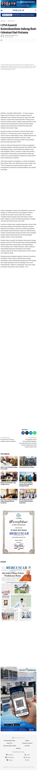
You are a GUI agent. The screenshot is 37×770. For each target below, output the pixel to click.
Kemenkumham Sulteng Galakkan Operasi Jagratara (8, 439)
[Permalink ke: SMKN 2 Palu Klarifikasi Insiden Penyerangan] (9, 461)
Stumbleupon (10, 757)
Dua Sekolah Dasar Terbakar (26, 467)
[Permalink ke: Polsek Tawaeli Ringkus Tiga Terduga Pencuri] (9, 476)
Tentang (27, 745)
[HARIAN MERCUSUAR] (18, 10)
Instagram (28, 757)
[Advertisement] (18, 92)
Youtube (11, 760)
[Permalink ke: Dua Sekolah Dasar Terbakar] (27, 461)
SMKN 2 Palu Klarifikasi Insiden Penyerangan (9, 468)
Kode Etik (9, 743)
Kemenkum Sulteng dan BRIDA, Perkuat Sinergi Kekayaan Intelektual (9, 501)
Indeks (27, 740)
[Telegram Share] (31, 433)
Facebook (10, 754)
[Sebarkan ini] (23, 433)
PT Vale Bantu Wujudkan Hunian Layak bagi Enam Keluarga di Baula (26, 484)
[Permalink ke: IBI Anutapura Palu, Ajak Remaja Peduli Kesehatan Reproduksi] (27, 493)
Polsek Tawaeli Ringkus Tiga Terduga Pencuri (8, 483)
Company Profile (27, 743)
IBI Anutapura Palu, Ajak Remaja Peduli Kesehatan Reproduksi (26, 501)
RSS (28, 760)
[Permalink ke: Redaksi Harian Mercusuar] (2, 36)
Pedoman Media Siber (9, 745)
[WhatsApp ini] (34, 433)
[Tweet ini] (27, 433)
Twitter (28, 754)
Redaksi (18, 748)
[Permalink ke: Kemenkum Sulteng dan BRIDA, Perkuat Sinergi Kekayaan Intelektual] (9, 493)
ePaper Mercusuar (9, 740)
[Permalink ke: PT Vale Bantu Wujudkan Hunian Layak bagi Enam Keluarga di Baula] (27, 476)
